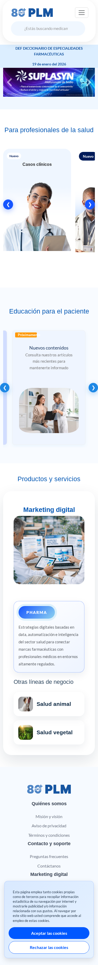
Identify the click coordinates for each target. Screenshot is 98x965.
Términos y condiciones (49, 835)
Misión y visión (49, 816)
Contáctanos (49, 865)
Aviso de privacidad (49, 825)
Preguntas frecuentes (49, 856)
